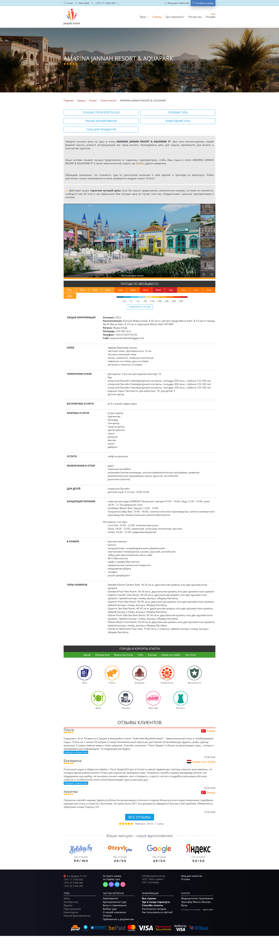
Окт (196, 290)
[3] (125, 824)
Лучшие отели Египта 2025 (101, 112)
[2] (122, 824)
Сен (183, 290)
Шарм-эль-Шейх (171, 654)
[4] (128, 824)
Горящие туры (178, 112)
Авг (171, 290)
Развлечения (167, 682)
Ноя (209, 290)
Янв (69, 290)
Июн (145, 290)
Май (133, 290)
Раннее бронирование (101, 121)
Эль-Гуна (190, 654)
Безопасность (194, 682)
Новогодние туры (178, 121)
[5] (131, 824)
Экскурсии (140, 682)
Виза (84, 682)
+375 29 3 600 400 (73, 882)
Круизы (68, 905)
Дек (70, 295)
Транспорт (153, 708)
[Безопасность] (194, 673)
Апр (120, 290)
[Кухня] (98, 698)
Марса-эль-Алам (123, 654)
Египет (140, 163)
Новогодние (71, 912)
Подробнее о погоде (139, 306)
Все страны (149, 898)
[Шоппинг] (180, 698)
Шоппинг (180, 708)
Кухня (98, 708)
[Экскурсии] (139, 673)
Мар (107, 290)
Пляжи (112, 682)
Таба (140, 654)
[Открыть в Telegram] (117, 884)
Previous (67, 240)
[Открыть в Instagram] (122, 884)
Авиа (67, 898)
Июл (158, 290)
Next (197, 240)
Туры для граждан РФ (101, 129)
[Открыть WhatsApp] (105, 884)
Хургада (152, 654)
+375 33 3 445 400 (73, 885)
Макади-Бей (102, 654)
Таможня (125, 708)
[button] (144, 17)
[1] (120, 824)
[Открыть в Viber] (111, 884)
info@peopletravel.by (153, 875)
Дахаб (87, 654)
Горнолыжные (72, 908)
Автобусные (71, 901)
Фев (95, 290)
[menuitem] (68, 3)
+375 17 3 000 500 (73, 879)
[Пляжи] (112, 673)
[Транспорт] (153, 698)
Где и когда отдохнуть (156, 902)
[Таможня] (126, 698)
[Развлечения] (167, 673)
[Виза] (84, 673)
